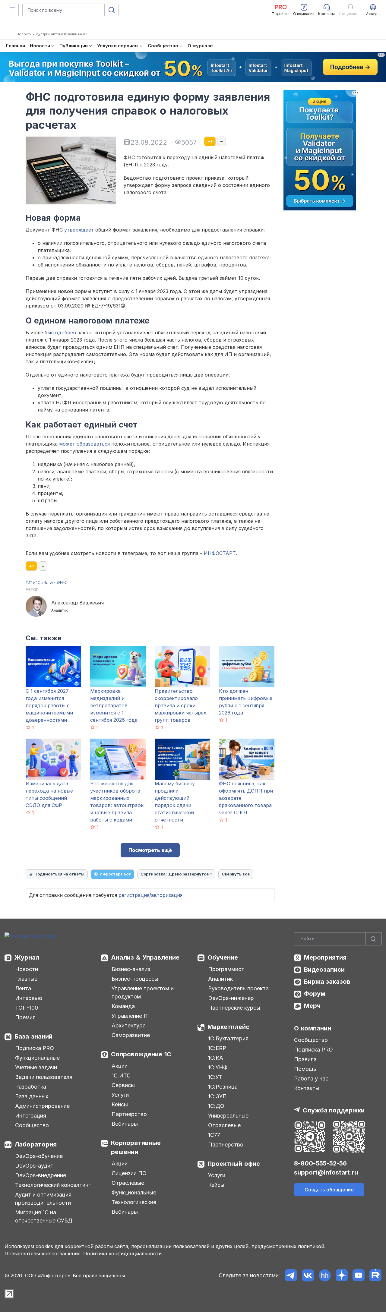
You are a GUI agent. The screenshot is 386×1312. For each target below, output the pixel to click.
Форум (314, 993)
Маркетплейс (228, 1026)
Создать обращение (329, 1190)
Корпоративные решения (136, 1147)
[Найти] (373, 939)
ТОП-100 (26, 1007)
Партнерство (129, 1114)
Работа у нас (311, 1078)
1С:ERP (217, 1048)
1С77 (214, 1135)
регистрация (134, 895)
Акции (120, 1066)
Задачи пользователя (43, 1077)
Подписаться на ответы (59, 874)
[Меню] (12, 10)
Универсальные (228, 1115)
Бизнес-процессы (135, 979)
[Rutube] (375, 1275)
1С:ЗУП (217, 1096)
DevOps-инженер (231, 998)
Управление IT (130, 1016)
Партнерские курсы (234, 1007)
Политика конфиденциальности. (123, 1253)
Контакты (306, 1088)
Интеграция (30, 1115)
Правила (305, 1059)
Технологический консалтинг (52, 1185)
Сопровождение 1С (141, 1054)
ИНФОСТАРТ (220, 553)
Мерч (312, 1005)
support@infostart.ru (326, 1172)
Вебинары (125, 1124)
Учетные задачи (36, 1067)
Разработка (30, 1086)
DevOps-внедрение (40, 1175)
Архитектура (129, 1025)
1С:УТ (215, 1077)
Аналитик (220, 979)
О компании (312, 1028)
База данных (31, 1096)
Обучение (222, 957)
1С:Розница (223, 1086)
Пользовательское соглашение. (43, 1253)
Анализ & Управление (145, 957)
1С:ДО (216, 1106)
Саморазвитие (131, 1035)
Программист (226, 969)
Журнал (27, 957)
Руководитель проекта (238, 988)
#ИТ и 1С (33, 582)
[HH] (324, 1275)
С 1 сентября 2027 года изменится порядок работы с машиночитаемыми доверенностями (49, 705)
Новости (26, 969)
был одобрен (60, 333)
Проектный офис (233, 1163)
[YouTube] (358, 1275)
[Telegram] (291, 1275)
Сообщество (32, 1125)
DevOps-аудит (34, 1165)
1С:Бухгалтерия (228, 1038)
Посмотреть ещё (150, 850)
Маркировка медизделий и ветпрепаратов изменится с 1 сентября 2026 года (114, 705)
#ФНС (62, 582)
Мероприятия (325, 957)
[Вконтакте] (308, 1275)
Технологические (134, 1202)
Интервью (28, 998)
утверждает (79, 230)
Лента (23, 988)
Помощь (305, 1069)
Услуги (120, 1095)
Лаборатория (35, 1144)
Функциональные (37, 1058)
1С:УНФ (217, 1067)
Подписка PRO (34, 1048)
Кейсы (120, 1104)
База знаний (33, 1036)
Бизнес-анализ (131, 969)
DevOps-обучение (39, 1156)
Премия (25, 1017)
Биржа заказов (327, 981)
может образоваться (84, 444)
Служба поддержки (334, 1110)
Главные (26, 979)
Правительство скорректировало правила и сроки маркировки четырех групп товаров (180, 705)
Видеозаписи (324, 969)
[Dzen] (341, 1275)
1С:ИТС (121, 1075)
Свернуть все (236, 874)
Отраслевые (128, 1183)
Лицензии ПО (129, 1173)
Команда (123, 1006)
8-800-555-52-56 (320, 1163)
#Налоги (48, 582)
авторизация (166, 895)
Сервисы (123, 1085)
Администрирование (42, 1106)
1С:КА (215, 1058)
